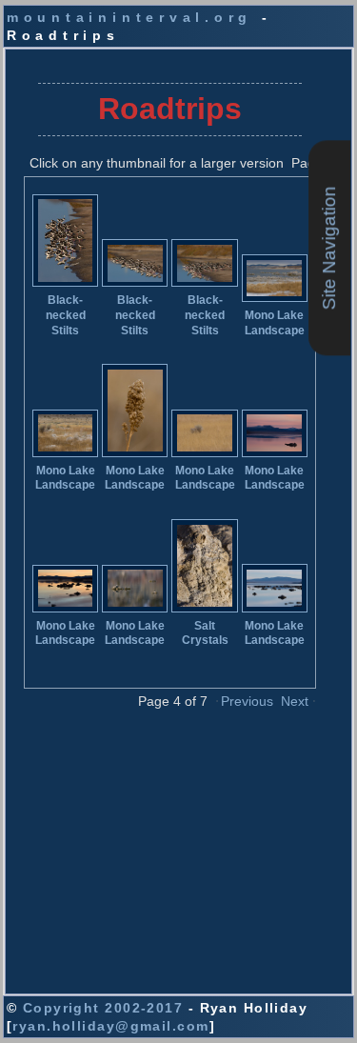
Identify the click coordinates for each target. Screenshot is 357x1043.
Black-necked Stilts (66, 314)
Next (294, 701)
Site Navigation (329, 248)
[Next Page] (314, 700)
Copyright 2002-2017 (103, 1007)
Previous (247, 701)
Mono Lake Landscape (275, 323)
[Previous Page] (217, 700)
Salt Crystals (205, 633)
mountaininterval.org (129, 17)
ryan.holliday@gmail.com (110, 1025)
